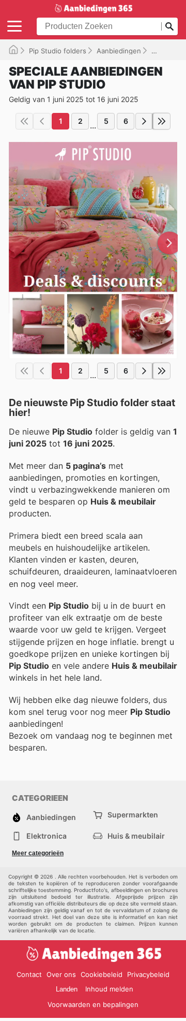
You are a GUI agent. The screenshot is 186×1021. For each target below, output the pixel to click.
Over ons (61, 974)
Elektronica (46, 835)
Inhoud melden (109, 989)
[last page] (162, 121)
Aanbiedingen (119, 51)
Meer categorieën (38, 853)
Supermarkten (132, 814)
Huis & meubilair (136, 835)
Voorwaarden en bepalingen (93, 1004)
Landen (67, 989)
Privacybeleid (148, 974)
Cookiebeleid (101, 974)
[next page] (144, 121)
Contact (29, 974)
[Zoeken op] (169, 26)
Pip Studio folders (57, 51)
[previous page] (42, 121)
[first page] (24, 121)
